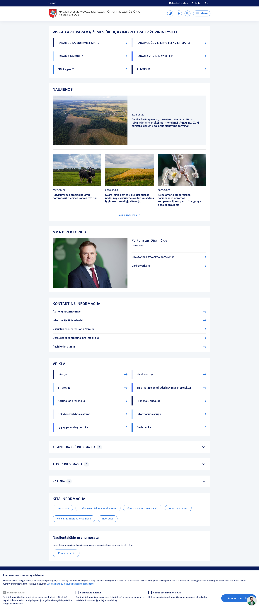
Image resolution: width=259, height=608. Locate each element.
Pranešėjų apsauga (149, 401)
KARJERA (61, 481)
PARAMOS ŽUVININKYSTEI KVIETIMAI (162, 42)
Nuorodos (107, 518)
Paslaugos (63, 508)
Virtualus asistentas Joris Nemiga (74, 329)
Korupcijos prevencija (71, 401)
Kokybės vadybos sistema (74, 414)
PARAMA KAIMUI (69, 56)
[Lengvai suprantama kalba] (179, 13)
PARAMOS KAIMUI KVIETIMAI (77, 42)
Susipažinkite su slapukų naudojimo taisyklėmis (71, 584)
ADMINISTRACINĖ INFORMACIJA (76, 447)
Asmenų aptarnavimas (67, 311)
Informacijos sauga (149, 414)
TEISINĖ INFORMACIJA (70, 464)
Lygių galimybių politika (73, 427)
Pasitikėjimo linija (64, 346)
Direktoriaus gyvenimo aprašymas (153, 257)
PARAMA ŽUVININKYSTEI (153, 56)
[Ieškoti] (187, 13)
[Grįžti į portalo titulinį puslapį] (53, 3)
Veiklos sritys (145, 374)
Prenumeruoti (66, 553)
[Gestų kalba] (170, 13)
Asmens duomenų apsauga (142, 508)
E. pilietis (196, 3)
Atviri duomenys (178, 508)
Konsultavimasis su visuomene (74, 518)
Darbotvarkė (139, 265)
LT (205, 3)
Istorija (62, 374)
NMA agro (64, 69)
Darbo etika (144, 427)
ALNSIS (142, 69)
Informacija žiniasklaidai (68, 320)
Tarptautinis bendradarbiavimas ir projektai (164, 387)
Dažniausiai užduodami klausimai (98, 508)
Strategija (64, 387)
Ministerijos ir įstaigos (178, 3)
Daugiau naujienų (127, 215)
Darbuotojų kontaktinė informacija (74, 337)
